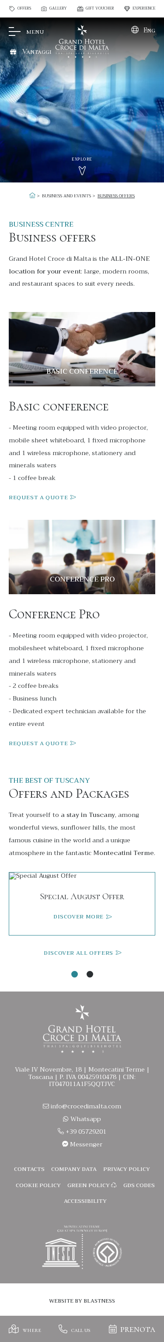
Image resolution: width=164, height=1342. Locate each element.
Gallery (58, 8)
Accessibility (85, 1201)
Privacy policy (126, 1169)
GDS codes (139, 1185)
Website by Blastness (82, 1300)
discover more (79, 917)
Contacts (29, 1169)
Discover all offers (79, 953)
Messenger (85, 1144)
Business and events (66, 196)
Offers (24, 8)
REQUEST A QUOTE (39, 497)
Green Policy (89, 1185)
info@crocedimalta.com (86, 1106)
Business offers (116, 196)
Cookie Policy (38, 1185)
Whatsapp (85, 1119)
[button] (74, 974)
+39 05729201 (85, 1131)
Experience (144, 8)
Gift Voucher (100, 8)
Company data (74, 1169)
